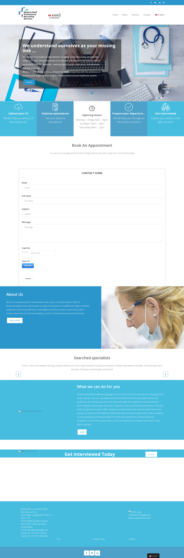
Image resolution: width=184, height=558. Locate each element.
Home (115, 14)
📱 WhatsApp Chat (60, 80)
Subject (25, 209)
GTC (59, 539)
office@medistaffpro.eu (37, 530)
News (124, 14)
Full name (26, 195)
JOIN (82, 432)
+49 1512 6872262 (39, 536)
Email (24, 182)
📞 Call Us (84, 80)
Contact (146, 14)
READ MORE (15, 320)
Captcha (26, 248)
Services (135, 14)
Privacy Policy (99, 539)
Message (26, 222)
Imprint (132, 539)
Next (165, 374)
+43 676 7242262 (39, 533)
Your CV (26, 261)
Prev (18, 374)
